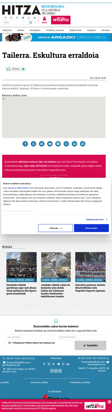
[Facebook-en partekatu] (25, 144)
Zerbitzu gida (75, 30)
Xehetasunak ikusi (95, 219)
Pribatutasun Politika (22, 343)
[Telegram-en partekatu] (58, 144)
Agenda (20, 30)
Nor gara (105, 30)
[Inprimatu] (82, 144)
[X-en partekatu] (33, 144)
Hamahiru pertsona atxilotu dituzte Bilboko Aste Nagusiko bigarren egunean (90, 288)
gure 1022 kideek (19, 188)
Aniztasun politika (39, 382)
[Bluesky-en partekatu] (50, 144)
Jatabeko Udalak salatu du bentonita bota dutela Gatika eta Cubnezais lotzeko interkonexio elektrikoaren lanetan (55, 291)
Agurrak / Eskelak (55, 30)
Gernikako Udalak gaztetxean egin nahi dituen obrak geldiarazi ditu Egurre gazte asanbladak (21, 289)
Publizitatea (56, 358)
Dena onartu (91, 228)
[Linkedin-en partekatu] (74, 144)
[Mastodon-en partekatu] (41, 144)
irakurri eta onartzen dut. (34, 343)
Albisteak (7, 30)
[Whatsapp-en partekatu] (66, 144)
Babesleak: (56, 391)
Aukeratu (54, 228)
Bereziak (91, 30)
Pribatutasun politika (80, 382)
